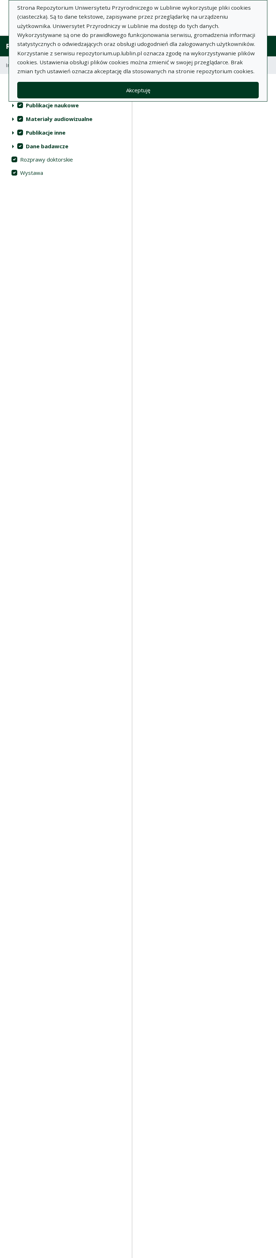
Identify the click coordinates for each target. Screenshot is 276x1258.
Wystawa (31, 172)
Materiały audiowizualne (59, 118)
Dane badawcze (47, 146)
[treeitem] (66, 105)
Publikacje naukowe (52, 105)
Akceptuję (138, 90)
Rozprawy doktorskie (46, 159)
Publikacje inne (45, 132)
